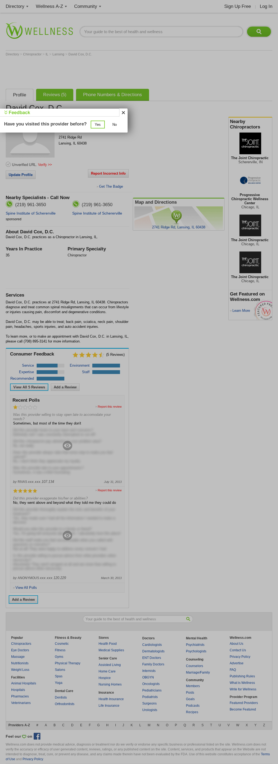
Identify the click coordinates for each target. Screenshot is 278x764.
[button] (98, 124)
